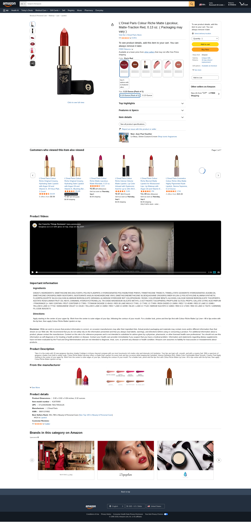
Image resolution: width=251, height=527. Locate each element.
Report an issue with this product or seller (139, 129)
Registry (71, 10)
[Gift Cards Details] (59, 10)
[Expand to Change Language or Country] (122, 506)
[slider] (120, 272)
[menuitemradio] (214, 272)
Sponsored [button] (33, 437)
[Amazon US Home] (91, 507)
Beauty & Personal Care (38, 16)
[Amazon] (9, 4)
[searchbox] (107, 3)
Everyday (99, 10)
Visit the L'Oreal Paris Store (130, 35)
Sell (63, 10)
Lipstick (64, 16)
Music (79, 10)
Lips (57, 16)
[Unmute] (218, 272)
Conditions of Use (92, 514)
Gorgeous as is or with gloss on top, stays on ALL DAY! (61, 226)
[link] (50, 185)
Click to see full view (76, 102)
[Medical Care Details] (47, 10)
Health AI (15, 10)
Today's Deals (27, 10)
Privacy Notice (106, 514)
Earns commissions (74, 224)
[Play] (32, 272)
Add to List (197, 78)
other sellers (149, 52)
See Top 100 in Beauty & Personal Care (95, 415)
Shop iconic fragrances (167, 136)
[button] (6, 10)
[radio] (32, 24)
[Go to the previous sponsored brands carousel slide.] (32, 460)
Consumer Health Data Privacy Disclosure (128, 514)
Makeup (52, 16)
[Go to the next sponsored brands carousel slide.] (219, 460)
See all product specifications (132, 124)
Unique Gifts (206, 58)
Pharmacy (89, 10)
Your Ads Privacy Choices (154, 514)
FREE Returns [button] (125, 49)
